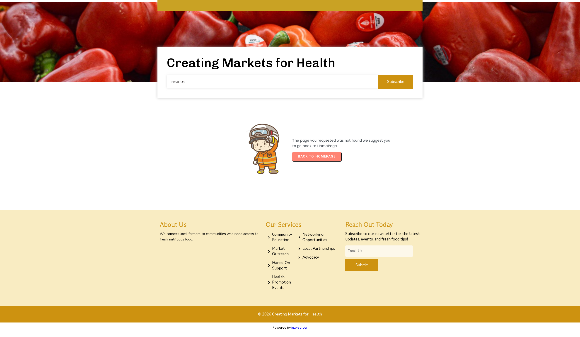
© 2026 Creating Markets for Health (290, 314)
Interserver (299, 327)
